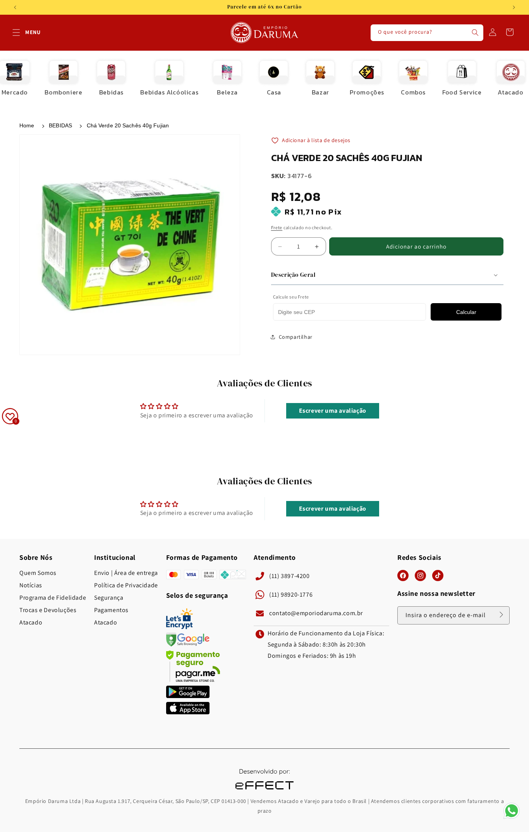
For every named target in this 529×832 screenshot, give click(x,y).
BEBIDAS (60, 125)
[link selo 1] (188, 696)
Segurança (108, 598)
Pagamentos (111, 610)
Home (26, 125)
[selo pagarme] (193, 680)
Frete (277, 227)
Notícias (30, 585)
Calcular (466, 312)
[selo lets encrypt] (179, 627)
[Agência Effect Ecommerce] (264, 790)
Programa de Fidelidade (52, 598)
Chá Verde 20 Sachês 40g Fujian (128, 125)
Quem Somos (38, 573)
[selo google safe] (188, 644)
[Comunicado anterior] (15, 7)
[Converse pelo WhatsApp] (511, 818)
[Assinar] (501, 614)
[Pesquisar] (475, 32)
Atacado (30, 622)
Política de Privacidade (126, 585)
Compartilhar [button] (296, 336)
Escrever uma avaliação (332, 410)
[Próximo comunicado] (513, 7)
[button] (16, 32)
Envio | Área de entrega (126, 573)
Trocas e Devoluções (47, 610)
